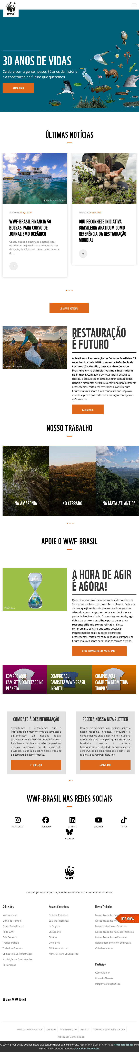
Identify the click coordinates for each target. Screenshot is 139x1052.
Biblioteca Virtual (58, 948)
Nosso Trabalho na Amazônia (111, 915)
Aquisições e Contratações (17, 959)
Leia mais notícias (69, 308)
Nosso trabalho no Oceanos (111, 926)
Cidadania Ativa (104, 948)
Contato (51, 1029)
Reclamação (9, 964)
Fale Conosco (10, 937)
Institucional (10, 915)
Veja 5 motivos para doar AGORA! (99, 651)
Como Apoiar (102, 972)
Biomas (53, 937)
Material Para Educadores (63, 953)
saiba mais (18, 88)
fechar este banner (123, 1044)
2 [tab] (69, 523)
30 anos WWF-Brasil (14, 999)
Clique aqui (36, 765)
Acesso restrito (68, 1029)
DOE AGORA (127, 918)
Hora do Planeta (104, 978)
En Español (55, 931)
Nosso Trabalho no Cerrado (110, 920)
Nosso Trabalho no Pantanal (111, 937)
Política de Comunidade (70, 1036)
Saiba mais (87, 409)
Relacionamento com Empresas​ (113, 942)
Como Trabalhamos (14, 926)
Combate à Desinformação (18, 953)
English (85, 1029)
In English (54, 926)
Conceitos (54, 942)
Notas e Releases (58, 915)
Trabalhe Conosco (13, 948)
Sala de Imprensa (59, 920)
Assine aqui (105, 765)
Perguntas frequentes (107, 983)
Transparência (11, 942)
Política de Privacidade (87, 1048)
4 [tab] (71, 290)
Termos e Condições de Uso (109, 1029)
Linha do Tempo (12, 920)
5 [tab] (72, 290)
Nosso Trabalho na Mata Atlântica (114, 931)
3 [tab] (69, 290)
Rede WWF (9, 931)
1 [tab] (66, 290)
